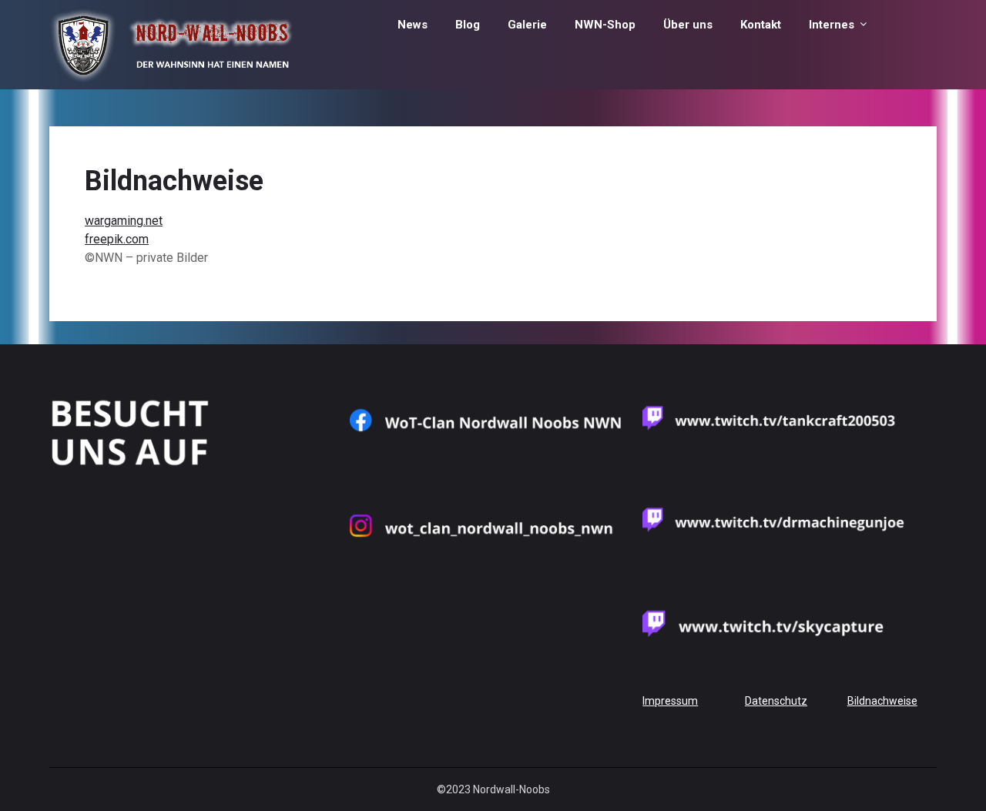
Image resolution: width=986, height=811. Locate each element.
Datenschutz (776, 701)
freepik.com (117, 239)
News (412, 25)
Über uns (688, 25)
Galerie (527, 25)
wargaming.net (124, 220)
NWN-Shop (605, 25)
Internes (831, 25)
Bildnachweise (882, 701)
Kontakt (760, 25)
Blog (467, 25)
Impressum (670, 701)
